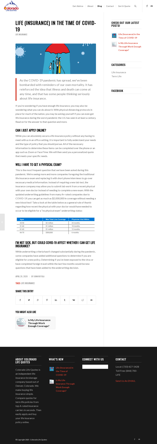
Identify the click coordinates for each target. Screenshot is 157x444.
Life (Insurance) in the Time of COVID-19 (55, 26)
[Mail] (151, 6)
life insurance (28, 283)
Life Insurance (21, 34)
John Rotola (39, 276)
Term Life (116, 76)
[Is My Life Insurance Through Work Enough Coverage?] (2, 222)
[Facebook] (147, 6)
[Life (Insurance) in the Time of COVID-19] (55, 59)
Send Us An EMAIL (125, 380)
